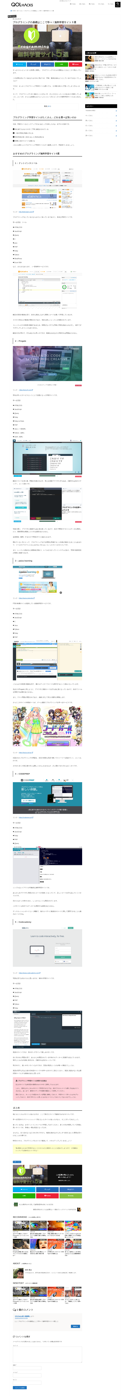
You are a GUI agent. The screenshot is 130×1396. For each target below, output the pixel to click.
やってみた (111, 4)
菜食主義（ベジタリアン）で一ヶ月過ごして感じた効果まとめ (105, 94)
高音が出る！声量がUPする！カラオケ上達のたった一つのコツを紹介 (106, 67)
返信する (75, 1326)
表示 (49, 106)
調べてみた (73, 4)
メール (15, 1372)
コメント (15, 1345)
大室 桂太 (91, 71)
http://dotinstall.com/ (25, 212)
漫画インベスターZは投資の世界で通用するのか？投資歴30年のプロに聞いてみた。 (106, 77)
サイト (15, 1379)
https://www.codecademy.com (29, 973)
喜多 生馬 (101, 60)
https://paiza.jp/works (26, 598)
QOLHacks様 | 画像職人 (22, 1316)
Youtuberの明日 (90, 110)
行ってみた (101, 4)
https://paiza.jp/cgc (25, 752)
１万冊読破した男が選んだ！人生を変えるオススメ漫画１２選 (105, 86)
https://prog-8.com (25, 390)
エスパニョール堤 (93, 81)
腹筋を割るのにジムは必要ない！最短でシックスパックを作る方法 (105, 58)
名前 (14, 1365)
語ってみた (82, 4)
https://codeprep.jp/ (25, 817)
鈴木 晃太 (28, 1270)
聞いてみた (92, 4)
